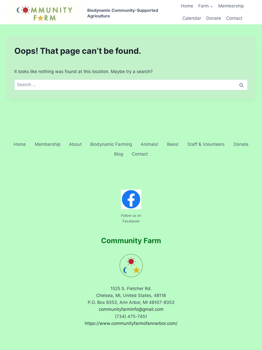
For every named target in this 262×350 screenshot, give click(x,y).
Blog (118, 154)
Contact (234, 18)
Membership (231, 5)
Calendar (191, 18)
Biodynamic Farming (111, 144)
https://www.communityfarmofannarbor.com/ (131, 323)
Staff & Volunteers (206, 144)
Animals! (149, 144)
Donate (213, 18)
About (75, 144)
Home (187, 5)
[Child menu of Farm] (206, 6)
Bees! (173, 144)
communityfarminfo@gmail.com (131, 309)
